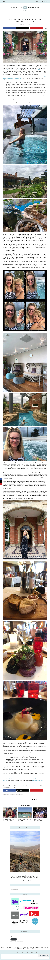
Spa (17, 794)
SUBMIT (13, 939)
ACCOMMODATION (17, 17)
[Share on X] (1, 481)
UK (30, 17)
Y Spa (39, 69)
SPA (28, 17)
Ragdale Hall (12, 794)
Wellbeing (21, 794)
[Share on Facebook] (1, 479)
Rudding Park (10, 69)
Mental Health (6, 794)
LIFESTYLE (24, 17)
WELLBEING (34, 17)
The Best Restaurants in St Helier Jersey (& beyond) (8, 820)
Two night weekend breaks (9, 778)
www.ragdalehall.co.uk (37, 780)
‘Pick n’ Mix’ (20, 752)
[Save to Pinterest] (1, 484)
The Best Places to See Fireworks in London (38, 820)
